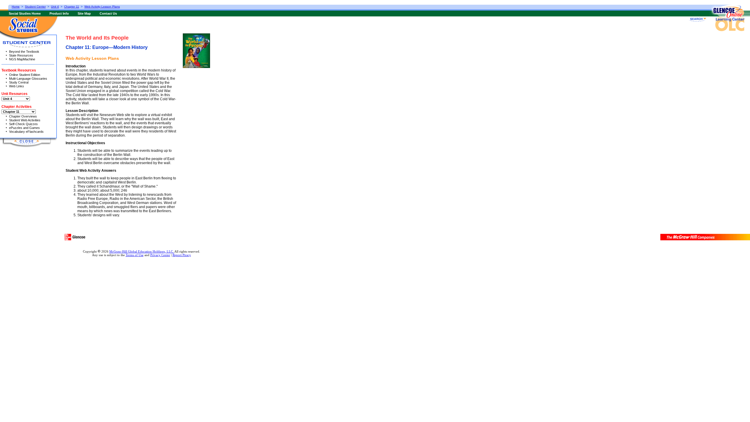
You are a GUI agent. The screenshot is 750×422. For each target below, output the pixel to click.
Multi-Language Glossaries (28, 78)
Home (16, 6)
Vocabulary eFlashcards (26, 131)
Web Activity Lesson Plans (102, 6)
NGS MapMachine (22, 59)
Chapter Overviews (23, 116)
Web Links (16, 86)
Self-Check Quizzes (23, 124)
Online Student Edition (24, 74)
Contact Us (108, 13)
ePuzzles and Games (24, 128)
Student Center (35, 6)
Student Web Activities (24, 120)
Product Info (59, 13)
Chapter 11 (71, 6)
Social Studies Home (25, 13)
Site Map (84, 13)
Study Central (18, 82)
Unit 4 (55, 6)
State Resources (21, 55)
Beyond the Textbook (24, 51)
